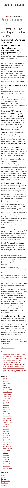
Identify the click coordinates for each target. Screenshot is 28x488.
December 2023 (7, 442)
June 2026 (6, 381)
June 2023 (6, 455)
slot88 (3, 477)
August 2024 (6, 424)
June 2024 (6, 429)
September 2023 (7, 448)
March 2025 (6, 409)
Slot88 (3, 475)
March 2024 (6, 435)
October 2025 (7, 394)
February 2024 (7, 437)
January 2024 (6, 440)
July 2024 (5, 427)
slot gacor (4, 485)
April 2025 (6, 407)
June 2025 (6, 403)
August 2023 (6, 451)
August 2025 (6, 398)
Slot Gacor (4, 483)
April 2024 (6, 433)
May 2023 (6, 457)
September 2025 (7, 396)
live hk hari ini (5, 481)
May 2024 (6, 431)
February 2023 (7, 464)
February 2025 (7, 411)
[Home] (6, 16)
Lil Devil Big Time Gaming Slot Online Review (13, 32)
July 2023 (5, 453)
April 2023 (6, 459)
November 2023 (7, 444)
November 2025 (7, 392)
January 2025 (6, 413)
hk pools (3, 479)
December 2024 (7, 416)
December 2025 (7, 390)
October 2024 (7, 420)
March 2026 (6, 383)
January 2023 (6, 466)
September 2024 (7, 422)
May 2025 (6, 405)
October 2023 (7, 446)
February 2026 (7, 385)
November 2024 (7, 418)
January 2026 (6, 387)
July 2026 (5, 379)
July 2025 (5, 400)
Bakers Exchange (14, 4)
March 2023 (6, 461)
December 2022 (7, 468)
